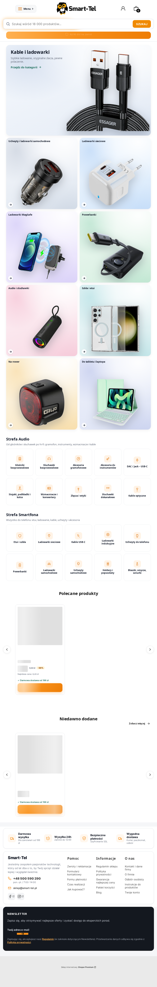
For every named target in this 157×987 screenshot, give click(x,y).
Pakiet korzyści (105, 887)
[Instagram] (20, 896)
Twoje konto (132, 892)
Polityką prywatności (19, 942)
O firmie (129, 874)
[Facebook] (11, 896)
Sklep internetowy (77, 967)
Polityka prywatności (103, 873)
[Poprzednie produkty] (7, 649)
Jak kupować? (76, 889)
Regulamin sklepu (107, 866)
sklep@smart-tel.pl (25, 888)
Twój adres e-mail (18, 929)
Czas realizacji (76, 884)
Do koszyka (42, 688)
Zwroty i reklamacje (79, 866)
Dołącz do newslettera (22, 934)
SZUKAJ (141, 24)
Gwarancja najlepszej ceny (105, 881)
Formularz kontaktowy (74, 873)
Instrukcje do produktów (133, 886)
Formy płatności (77, 879)
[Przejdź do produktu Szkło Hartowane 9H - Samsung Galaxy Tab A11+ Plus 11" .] (40, 754)
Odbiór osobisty (134, 879)
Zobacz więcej (137, 723)
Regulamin (48, 939)
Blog (98, 892)
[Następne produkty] (150, 649)
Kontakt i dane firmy (133, 868)
